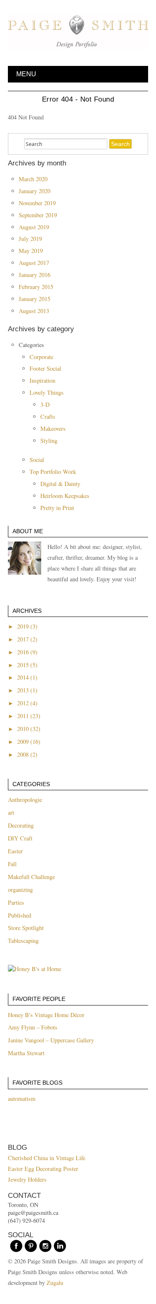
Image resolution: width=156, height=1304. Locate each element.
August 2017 (34, 263)
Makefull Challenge (31, 877)
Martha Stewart (26, 1053)
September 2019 (38, 215)
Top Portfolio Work (53, 472)
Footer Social (45, 368)
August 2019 (34, 227)
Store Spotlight (26, 928)
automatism (21, 1098)
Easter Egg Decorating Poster (43, 1169)
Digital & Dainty (60, 484)
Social (37, 460)
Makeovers (53, 428)
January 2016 (34, 275)
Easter (15, 851)
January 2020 (34, 191)
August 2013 (34, 311)
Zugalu (55, 1283)
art (11, 812)
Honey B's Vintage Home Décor (46, 1015)
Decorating (21, 825)
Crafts (47, 416)
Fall (12, 864)
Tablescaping (23, 941)
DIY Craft (20, 838)
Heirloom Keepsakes (64, 496)
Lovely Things (47, 392)
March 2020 (33, 179)
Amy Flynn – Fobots (32, 1027)
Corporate (41, 357)
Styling (48, 440)
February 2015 (36, 287)
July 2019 (30, 239)
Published (19, 915)
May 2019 (31, 251)
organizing (20, 890)
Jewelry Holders (27, 1179)
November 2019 (37, 203)
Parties (16, 902)
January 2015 (34, 299)
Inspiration (42, 380)
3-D (45, 404)
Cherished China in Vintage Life (46, 1158)
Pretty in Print (57, 508)
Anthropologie (25, 800)
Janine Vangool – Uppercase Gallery (51, 1040)
